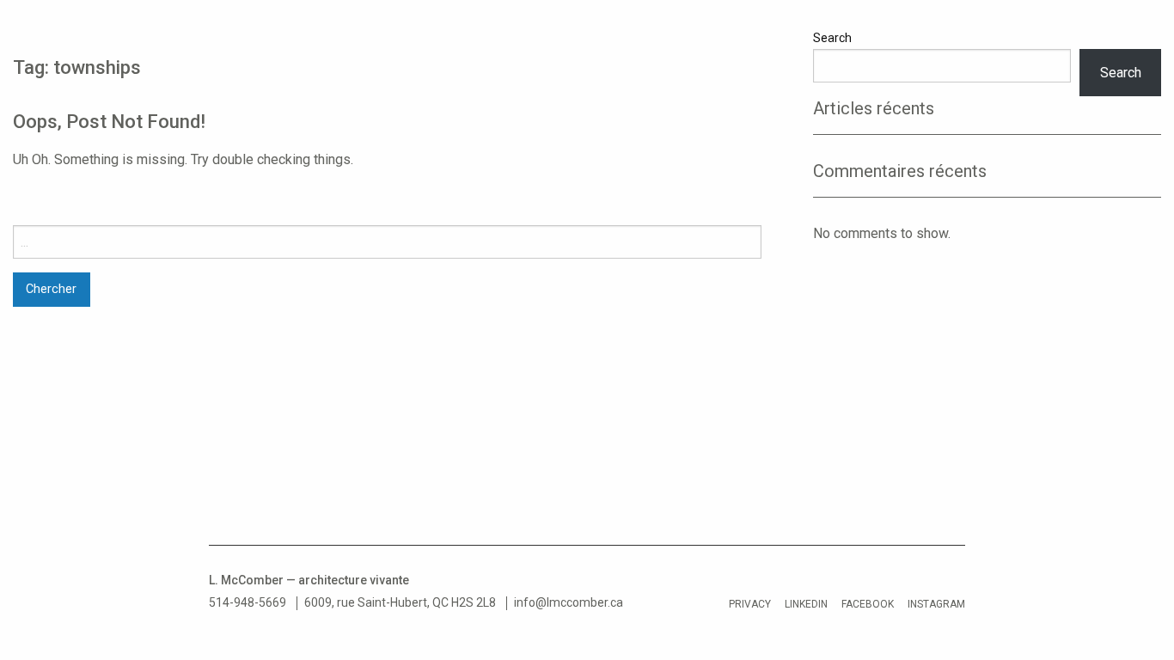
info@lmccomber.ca (568, 602)
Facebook (867, 604)
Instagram (936, 604)
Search (832, 38)
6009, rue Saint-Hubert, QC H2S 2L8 (400, 602)
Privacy (750, 604)
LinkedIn (806, 604)
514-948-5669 (247, 602)
